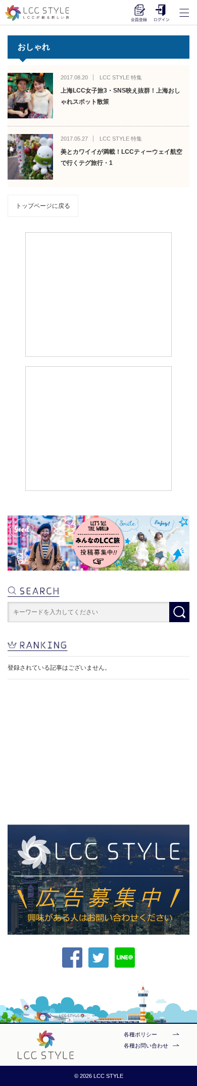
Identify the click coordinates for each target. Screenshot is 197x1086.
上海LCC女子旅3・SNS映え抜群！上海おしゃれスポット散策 (120, 96)
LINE (125, 957)
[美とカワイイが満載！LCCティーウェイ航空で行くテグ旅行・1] (30, 157)
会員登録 (139, 13)
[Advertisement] (98, 294)
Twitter (98, 957)
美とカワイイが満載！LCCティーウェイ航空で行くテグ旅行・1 (121, 157)
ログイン (162, 13)
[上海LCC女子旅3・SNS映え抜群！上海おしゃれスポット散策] (30, 95)
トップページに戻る (43, 205)
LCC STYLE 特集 (121, 77)
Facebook (72, 957)
